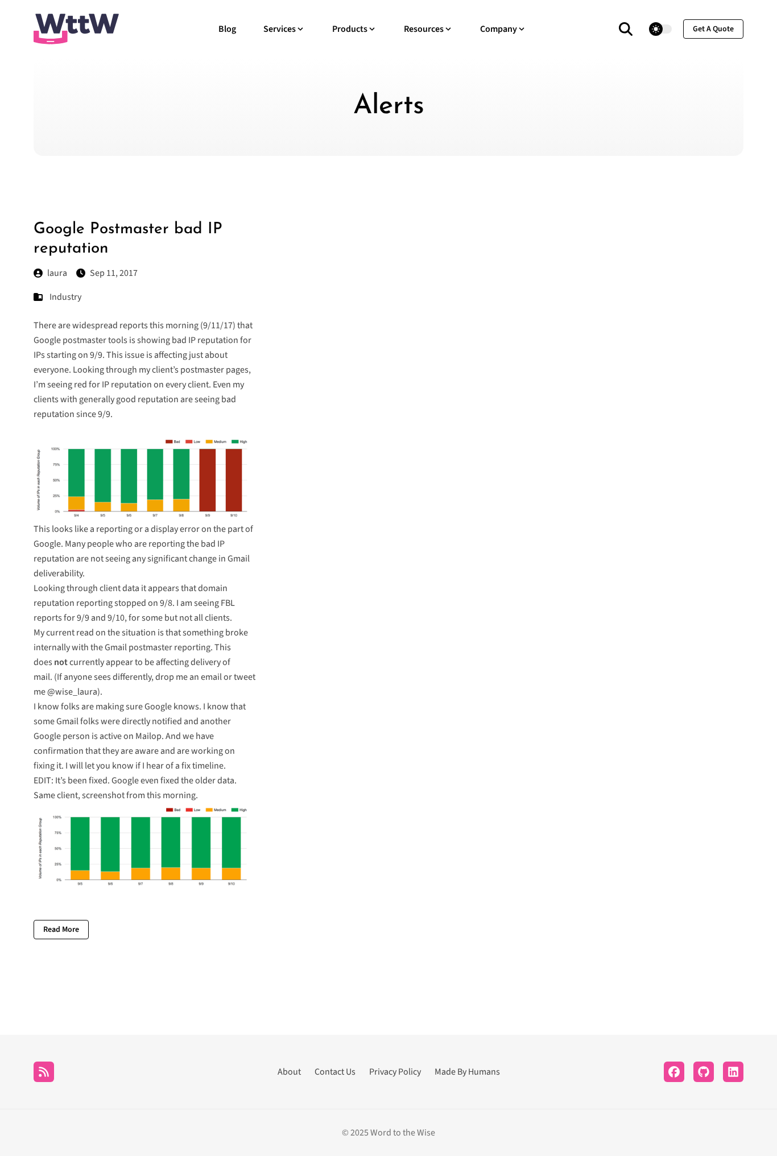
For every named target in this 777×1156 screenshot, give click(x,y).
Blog (227, 29)
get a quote (713, 29)
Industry (65, 297)
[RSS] (44, 1072)
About (289, 1072)
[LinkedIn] (733, 1072)
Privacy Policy (395, 1072)
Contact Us (335, 1072)
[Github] (703, 1072)
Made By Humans (467, 1072)
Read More (61, 929)
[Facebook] (674, 1072)
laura (57, 273)
